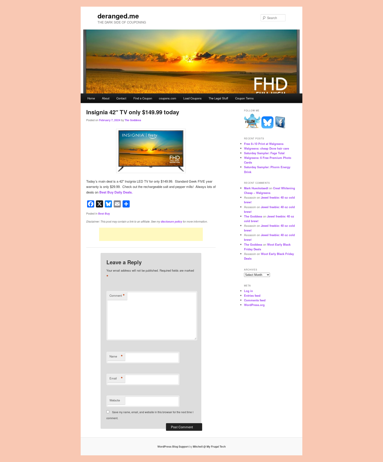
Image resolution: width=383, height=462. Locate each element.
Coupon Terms (244, 98)
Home (91, 98)
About (105, 98)
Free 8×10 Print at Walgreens (263, 144)
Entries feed (252, 295)
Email (116, 378)
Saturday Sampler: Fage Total (264, 153)
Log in (248, 291)
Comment (117, 295)
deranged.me (118, 15)
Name (116, 356)
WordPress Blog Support (173, 446)
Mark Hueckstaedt (256, 188)
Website (114, 400)
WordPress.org (254, 305)
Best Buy (104, 213)
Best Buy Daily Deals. (116, 192)
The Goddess (133, 120)
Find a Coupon (142, 98)
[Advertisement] (151, 234)
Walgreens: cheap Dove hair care (266, 148)
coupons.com (167, 98)
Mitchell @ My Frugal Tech (209, 446)
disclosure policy (171, 221)
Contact (121, 98)
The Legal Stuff (218, 98)
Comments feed (255, 300)
